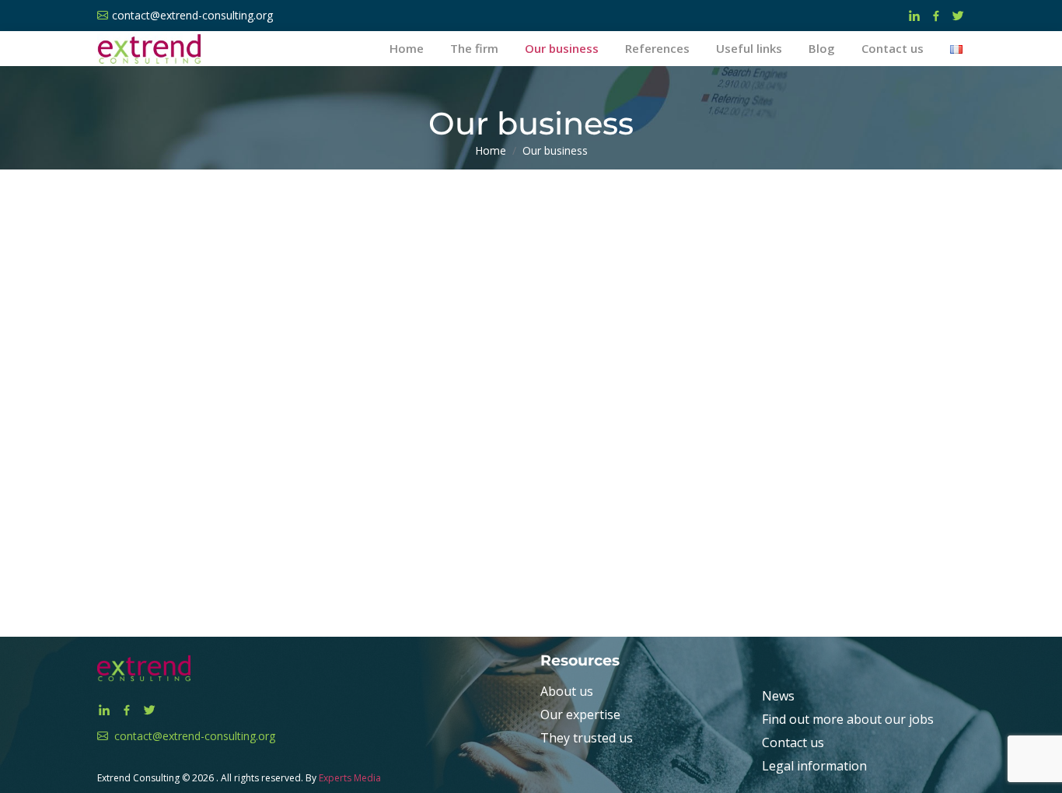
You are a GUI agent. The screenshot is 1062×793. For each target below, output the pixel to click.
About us (566, 691)
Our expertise (580, 714)
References (657, 48)
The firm (474, 48)
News (778, 696)
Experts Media (350, 777)
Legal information (814, 766)
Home (407, 48)
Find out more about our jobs (848, 719)
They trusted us (586, 738)
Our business (562, 48)
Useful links (749, 48)
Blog (822, 48)
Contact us (892, 48)
